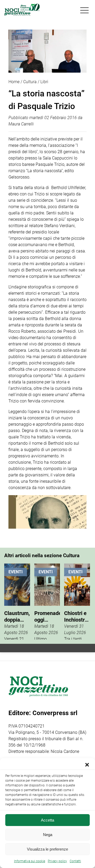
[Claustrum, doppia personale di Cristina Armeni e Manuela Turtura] (17, 602)
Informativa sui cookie (29, 861)
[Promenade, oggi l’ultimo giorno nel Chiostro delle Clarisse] (47, 602)
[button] (87, 764)
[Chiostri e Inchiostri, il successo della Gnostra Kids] (77, 602)
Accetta (47, 820)
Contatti (75, 861)
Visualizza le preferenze (47, 849)
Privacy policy (57, 861)
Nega (47, 834)
